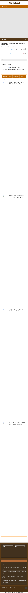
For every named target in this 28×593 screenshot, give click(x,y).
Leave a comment (7, 60)
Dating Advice (11, 46)
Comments (16, 76)
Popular (5, 76)
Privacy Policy (19, 592)
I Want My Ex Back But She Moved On (14, 69)
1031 (4, 79)
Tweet (11, 49)
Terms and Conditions (10, 592)
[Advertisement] (14, 23)
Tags (22, 76)
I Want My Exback (10, 587)
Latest (10, 76)
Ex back (4, 46)
